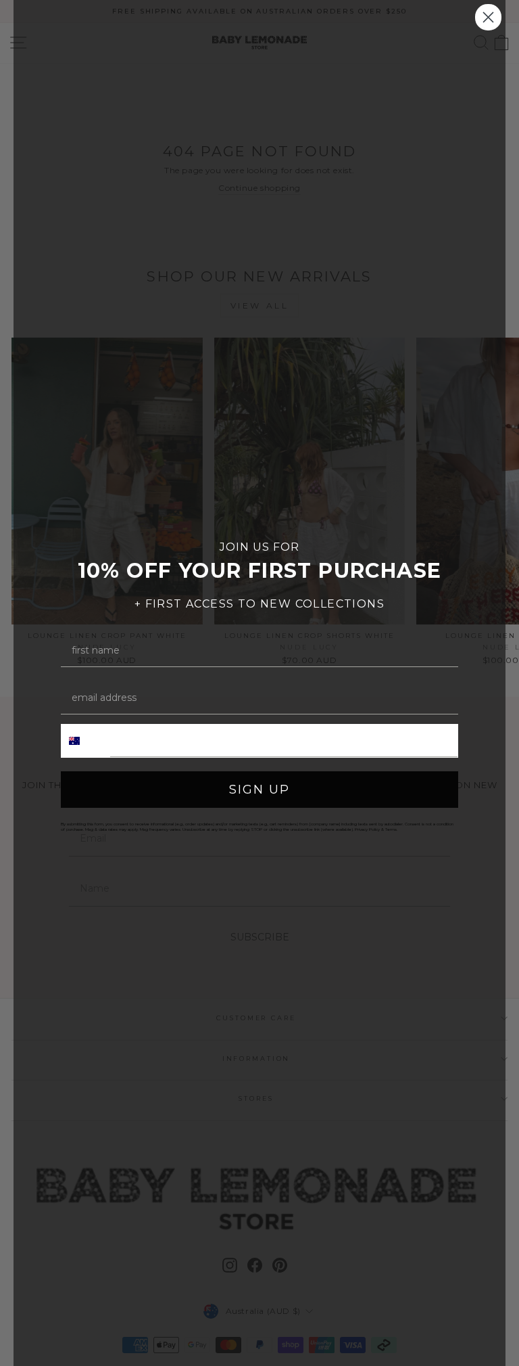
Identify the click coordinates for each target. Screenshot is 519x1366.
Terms (391, 829)
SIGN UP (259, 789)
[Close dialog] (488, 17)
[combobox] (85, 741)
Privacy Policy (367, 829)
